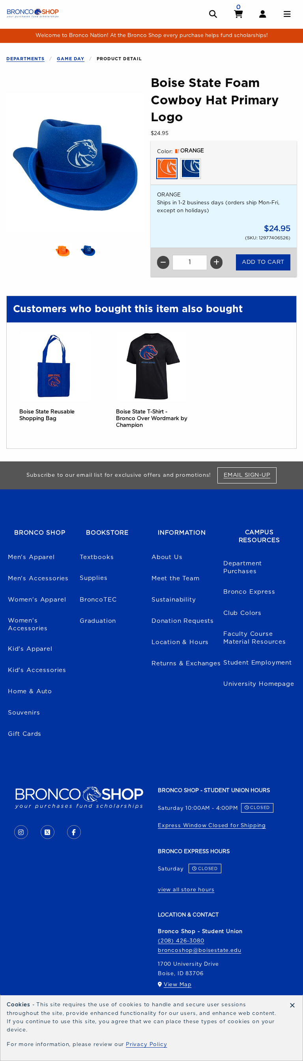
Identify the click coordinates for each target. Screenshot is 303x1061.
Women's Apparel (37, 600)
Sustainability (174, 600)
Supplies (94, 578)
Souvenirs (24, 713)
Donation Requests (183, 621)
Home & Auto (30, 691)
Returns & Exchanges (186, 664)
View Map (178, 984)
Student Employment (257, 663)
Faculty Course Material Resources (254, 638)
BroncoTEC (98, 600)
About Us (167, 557)
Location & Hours (180, 642)
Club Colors (242, 613)
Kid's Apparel (30, 649)
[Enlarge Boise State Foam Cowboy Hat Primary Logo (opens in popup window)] (75, 162)
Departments (25, 59)
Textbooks (97, 557)
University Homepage (258, 684)
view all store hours (186, 889)
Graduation (98, 621)
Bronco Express (249, 592)
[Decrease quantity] (163, 262)
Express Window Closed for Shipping (212, 825)
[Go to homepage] (32, 13)
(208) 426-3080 (181, 941)
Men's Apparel (31, 557)
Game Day (70, 59)
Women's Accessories (28, 625)
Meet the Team (176, 578)
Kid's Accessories (37, 670)
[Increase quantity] (216, 262)
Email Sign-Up (250, 475)
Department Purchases (242, 568)
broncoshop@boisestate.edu (199, 950)
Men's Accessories (38, 578)
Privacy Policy (146, 1044)
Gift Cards (24, 734)
